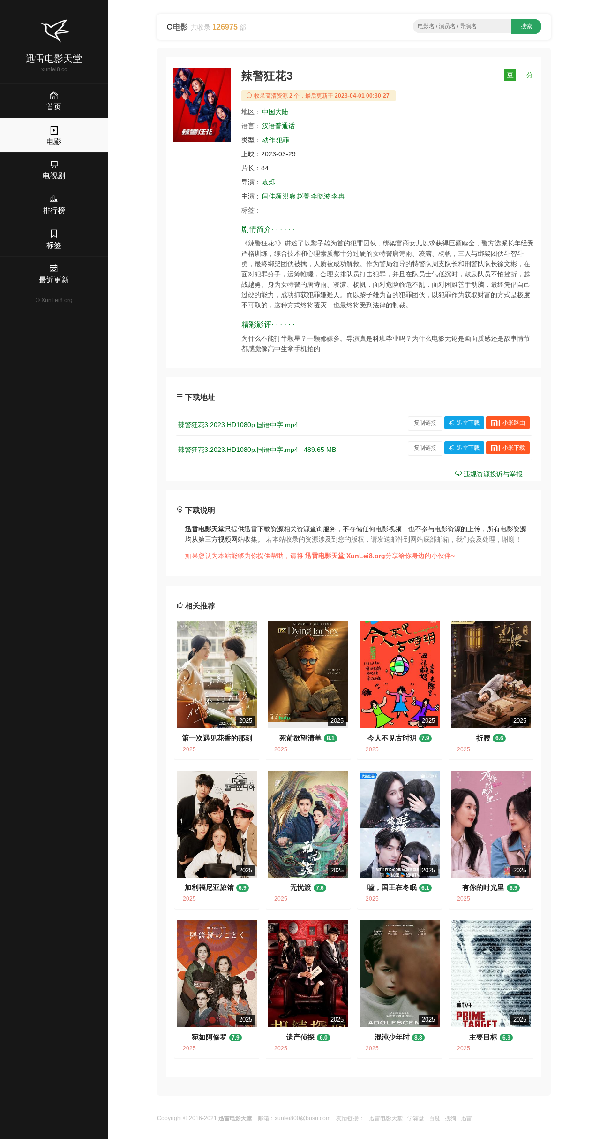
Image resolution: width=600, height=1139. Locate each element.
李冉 (338, 196)
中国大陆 (275, 111)
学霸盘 (415, 1118)
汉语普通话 (278, 126)
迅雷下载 (468, 423)
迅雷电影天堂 (386, 1118)
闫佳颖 (272, 196)
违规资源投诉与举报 (492, 474)
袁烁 (268, 182)
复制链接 (425, 423)
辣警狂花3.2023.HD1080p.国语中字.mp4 (238, 424)
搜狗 (450, 1118)
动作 (268, 140)
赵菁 (303, 196)
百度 (434, 1118)
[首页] (54, 31)
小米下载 (513, 447)
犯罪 (282, 140)
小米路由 (513, 423)
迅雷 (466, 1118)
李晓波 (320, 196)
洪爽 (289, 196)
